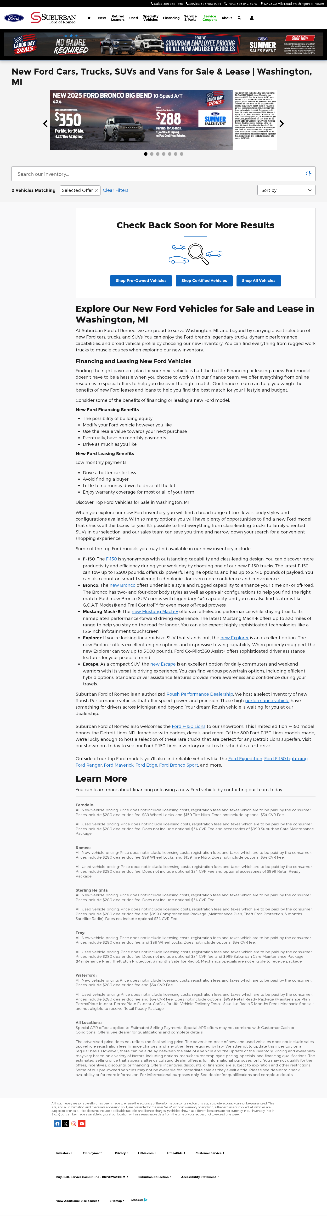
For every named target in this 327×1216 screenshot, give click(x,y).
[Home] (13, 18)
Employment (92, 1153)
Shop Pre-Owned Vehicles (141, 280)
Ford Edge (146, 764)
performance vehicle (267, 700)
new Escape (163, 663)
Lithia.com (146, 1153)
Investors (63, 1153)
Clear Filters (115, 190)
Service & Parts (190, 18)
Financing (171, 18)
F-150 (111, 558)
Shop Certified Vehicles (204, 280)
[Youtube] (81, 1123)
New (102, 18)
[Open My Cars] (250, 18)
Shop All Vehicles (258, 280)
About (227, 18)
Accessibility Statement (199, 1177)
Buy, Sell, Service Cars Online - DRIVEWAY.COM (91, 1177)
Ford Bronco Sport (178, 764)
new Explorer (234, 637)
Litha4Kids (175, 1153)
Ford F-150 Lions (188, 726)
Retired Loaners (117, 18)
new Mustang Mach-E (155, 611)
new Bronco (122, 584)
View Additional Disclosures (76, 1201)
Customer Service (209, 1153)
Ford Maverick (119, 764)
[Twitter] (65, 1123)
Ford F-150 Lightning (286, 758)
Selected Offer (77, 190)
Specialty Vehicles (150, 18)
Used (133, 18)
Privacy (120, 1153)
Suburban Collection (153, 1177)
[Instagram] (73, 1123)
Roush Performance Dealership (200, 693)
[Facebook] (57, 1123)
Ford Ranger (89, 764)
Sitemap (116, 1201)
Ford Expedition (245, 758)
